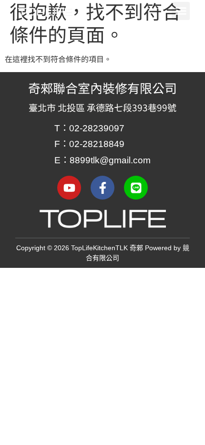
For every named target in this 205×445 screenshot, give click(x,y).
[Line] (136, 188)
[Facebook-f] (102, 188)
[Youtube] (69, 188)
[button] (181, 11)
